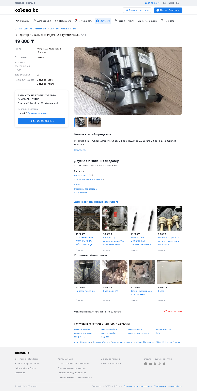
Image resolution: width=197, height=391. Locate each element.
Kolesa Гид (168, 2)
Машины (24, 20)
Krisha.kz (30, 2)
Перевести (80, 150)
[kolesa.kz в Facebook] (164, 363)
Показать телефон (37, 113)
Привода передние (85, 291)
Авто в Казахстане (82, 342)
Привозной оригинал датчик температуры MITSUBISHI (168, 241)
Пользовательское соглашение (72, 368)
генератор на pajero (83, 333)
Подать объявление (170, 10)
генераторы (79, 336)
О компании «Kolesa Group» (27, 359)
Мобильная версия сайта (112, 363)
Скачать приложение (110, 359)
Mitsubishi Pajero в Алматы (168, 342)
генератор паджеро (164, 329)
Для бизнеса (151, 2)
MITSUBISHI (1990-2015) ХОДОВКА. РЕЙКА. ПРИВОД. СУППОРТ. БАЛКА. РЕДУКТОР (84, 241)
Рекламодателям (65, 359)
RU (177, 2)
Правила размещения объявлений (73, 363)
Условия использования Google (168, 386)
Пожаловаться (175, 311)
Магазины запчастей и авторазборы (85, 190)
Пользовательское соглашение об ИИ (75, 377)
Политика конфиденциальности (72, 372)
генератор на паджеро (138, 333)
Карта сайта (20, 372)
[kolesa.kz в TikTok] (159, 363)
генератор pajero (109, 329)
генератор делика (82, 329)
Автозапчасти (41, 28)
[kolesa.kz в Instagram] (145, 363)
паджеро (105, 336)
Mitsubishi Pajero (68, 28)
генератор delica (108, 333)
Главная (18, 28)
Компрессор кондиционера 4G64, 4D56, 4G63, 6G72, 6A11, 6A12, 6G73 (113, 241)
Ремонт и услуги (126, 20)
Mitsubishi (54, 28)
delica (157, 333)
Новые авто (65, 20)
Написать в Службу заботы (27, 363)
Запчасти (28, 28)
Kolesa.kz (19, 2)
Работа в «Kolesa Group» (25, 368)
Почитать (169, 20)
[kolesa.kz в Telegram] (155, 363)
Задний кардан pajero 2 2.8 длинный (141, 293)
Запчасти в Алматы (101, 342)
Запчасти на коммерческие (89, 179)
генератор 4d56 (135, 329)
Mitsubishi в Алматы (145, 342)
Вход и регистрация (139, 10)
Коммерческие (149, 20)
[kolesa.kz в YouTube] (150, 363)
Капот (161, 291)
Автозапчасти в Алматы (123, 342)
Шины (78, 184)
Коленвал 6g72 (110, 291)
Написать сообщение (41, 120)
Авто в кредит (44, 20)
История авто (85, 20)
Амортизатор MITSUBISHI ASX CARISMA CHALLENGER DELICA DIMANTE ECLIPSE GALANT (142, 241)
